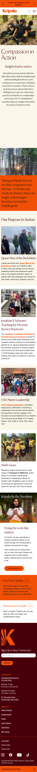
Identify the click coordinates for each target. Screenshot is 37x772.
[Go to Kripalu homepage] (8, 637)
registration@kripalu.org (10, 678)
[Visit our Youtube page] (19, 755)
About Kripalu (6, 710)
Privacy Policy (5, 745)
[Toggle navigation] (34, 11)
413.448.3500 (6, 680)
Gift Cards (5, 732)
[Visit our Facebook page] (10, 755)
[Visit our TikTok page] (28, 755)
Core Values (6, 723)
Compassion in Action (11, 769)
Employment (6, 714)
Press (3, 719)
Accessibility (5, 741)
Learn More (14, 568)
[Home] (10, 10)
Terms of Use (5, 749)
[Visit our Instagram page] (2, 755)
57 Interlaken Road (8, 697)
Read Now (18, 5)
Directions (5, 727)
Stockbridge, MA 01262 (9, 700)
